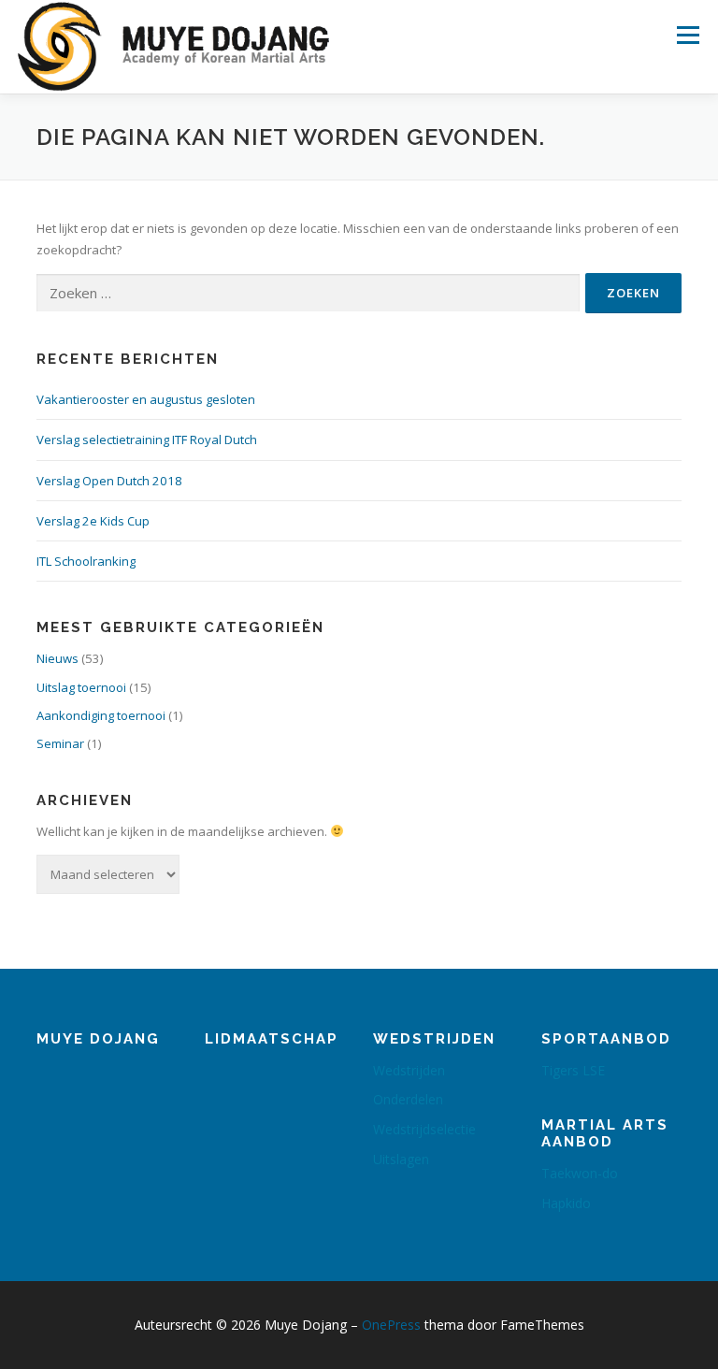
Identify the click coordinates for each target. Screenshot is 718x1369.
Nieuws (57, 658)
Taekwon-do (579, 1173)
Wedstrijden (409, 1070)
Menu (687, 34)
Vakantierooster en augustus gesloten (145, 399)
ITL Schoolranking (86, 561)
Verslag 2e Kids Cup (93, 520)
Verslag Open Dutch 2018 (109, 480)
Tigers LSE (573, 1070)
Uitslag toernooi (81, 687)
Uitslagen (401, 1159)
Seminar (60, 743)
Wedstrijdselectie (424, 1129)
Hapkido (566, 1203)
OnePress (391, 1324)
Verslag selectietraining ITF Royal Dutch (146, 439)
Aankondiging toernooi (100, 715)
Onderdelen (408, 1099)
